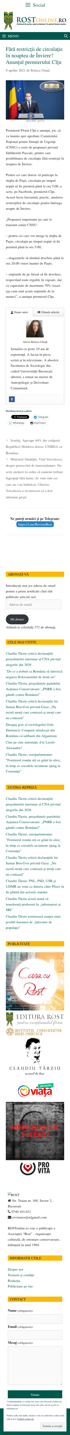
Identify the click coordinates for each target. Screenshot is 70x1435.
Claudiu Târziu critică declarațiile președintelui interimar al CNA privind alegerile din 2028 (33, 659)
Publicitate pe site (20, 1286)
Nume (20, 1310)
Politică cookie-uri (25, 1418)
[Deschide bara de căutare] (66, 36)
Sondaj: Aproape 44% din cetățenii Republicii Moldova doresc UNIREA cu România (34, 446)
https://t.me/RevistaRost (35, 524)
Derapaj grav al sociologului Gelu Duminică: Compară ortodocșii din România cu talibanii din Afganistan (31, 730)
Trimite (35, 1395)
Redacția (14, 1280)
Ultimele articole (49, 312)
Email (20, 1326)
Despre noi (15, 1269)
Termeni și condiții (21, 1275)
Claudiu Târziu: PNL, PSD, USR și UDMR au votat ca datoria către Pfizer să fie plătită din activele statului (35, 886)
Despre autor (20, 312)
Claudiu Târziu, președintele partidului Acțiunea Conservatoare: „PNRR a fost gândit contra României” (33, 689)
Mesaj (20, 1342)
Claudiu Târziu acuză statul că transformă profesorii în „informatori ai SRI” (33, 904)
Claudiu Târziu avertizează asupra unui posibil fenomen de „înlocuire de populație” (33, 922)
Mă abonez (17, 619)
